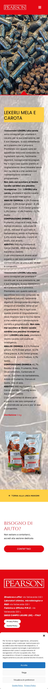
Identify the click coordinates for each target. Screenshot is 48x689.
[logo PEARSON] (15, 6)
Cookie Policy (17, 685)
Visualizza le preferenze (24, 680)
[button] (44, 635)
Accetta (24, 665)
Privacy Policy (30, 685)
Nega (24, 672)
